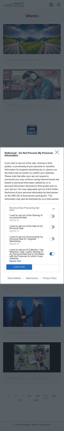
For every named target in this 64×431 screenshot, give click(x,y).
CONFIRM (19, 267)
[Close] (58, 153)
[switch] (52, 216)
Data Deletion (14, 278)
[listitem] (32, 209)
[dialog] (32, 215)
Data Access (32, 278)
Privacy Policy (49, 278)
